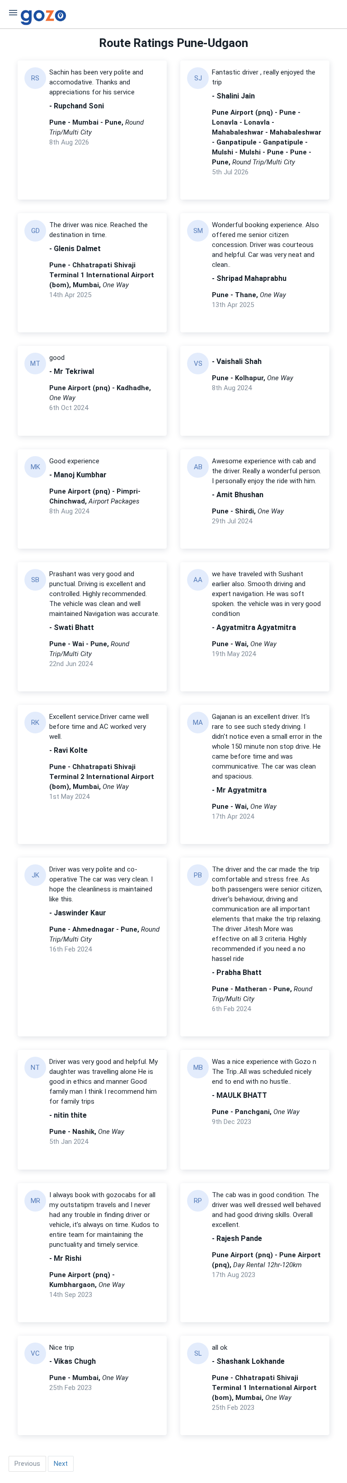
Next (61, 1464)
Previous (27, 1464)
